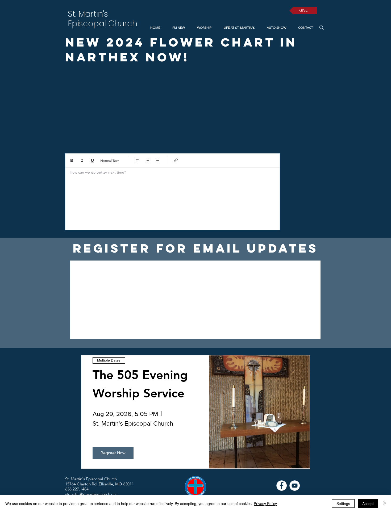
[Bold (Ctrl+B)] (72, 160)
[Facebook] (281, 485)
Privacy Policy (265, 503)
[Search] (321, 27)
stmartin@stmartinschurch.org (91, 494)
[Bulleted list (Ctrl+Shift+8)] (158, 160)
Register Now (113, 453)
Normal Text (109, 161)
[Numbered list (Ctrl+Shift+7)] (147, 160)
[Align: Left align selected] (137, 160)
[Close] (384, 503)
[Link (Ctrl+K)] (176, 160)
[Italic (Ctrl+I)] (82, 160)
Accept (368, 503)
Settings (343, 503)
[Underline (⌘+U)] (92, 160)
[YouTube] (294, 485)
